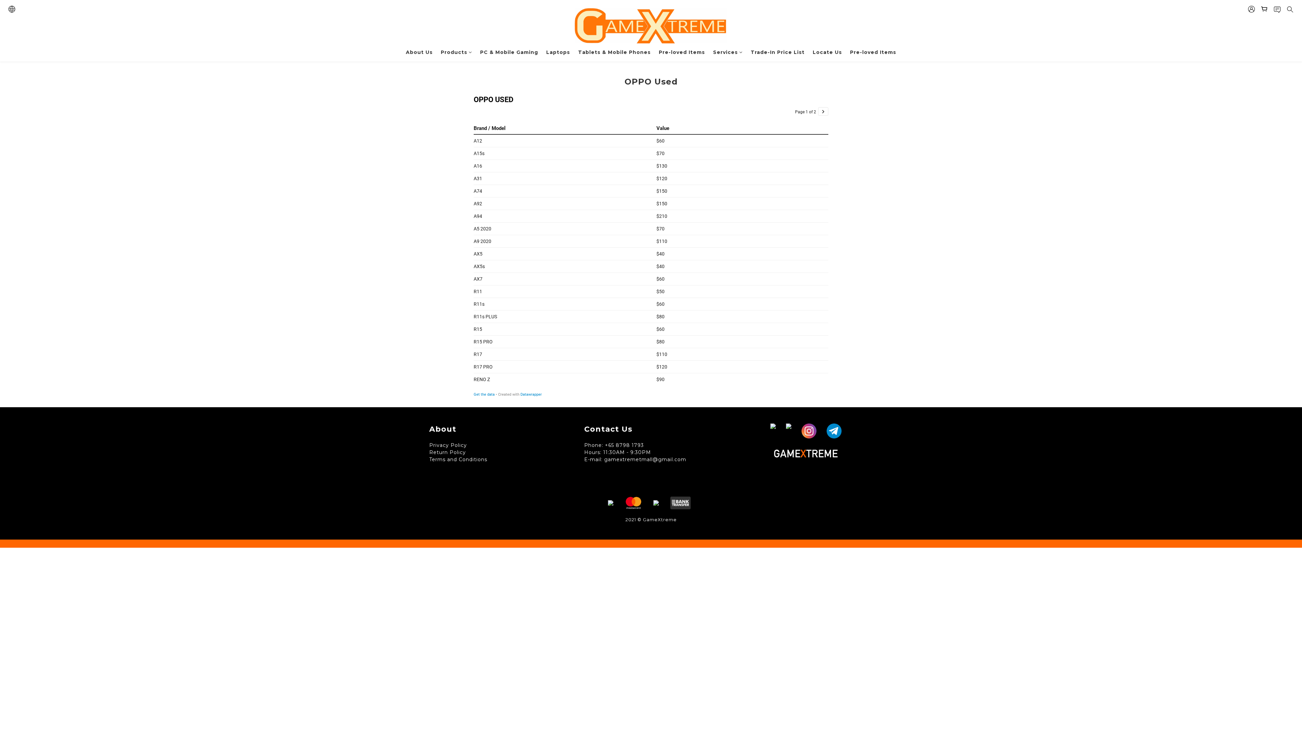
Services (725, 52)
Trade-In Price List (778, 52)
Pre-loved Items (682, 52)
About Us (419, 52)
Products (454, 52)
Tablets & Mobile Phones (614, 52)
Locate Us (827, 52)
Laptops (558, 52)
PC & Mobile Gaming (509, 52)
